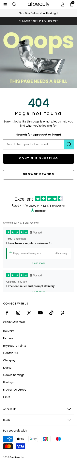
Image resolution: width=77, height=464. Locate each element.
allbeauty (18, 457)
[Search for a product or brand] (69, 144)
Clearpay (9, 360)
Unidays (8, 382)
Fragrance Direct (14, 390)
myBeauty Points (14, 346)
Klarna (7, 368)
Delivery (8, 331)
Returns (8, 338)
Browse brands (38, 174)
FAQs (6, 397)
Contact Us (11, 353)
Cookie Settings (13, 375)
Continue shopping (38, 158)
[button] (14, 4)
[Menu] (5, 4)
